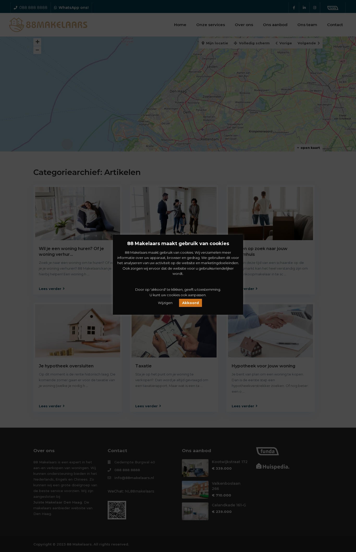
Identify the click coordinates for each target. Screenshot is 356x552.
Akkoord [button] (190, 303)
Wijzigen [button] (165, 303)
